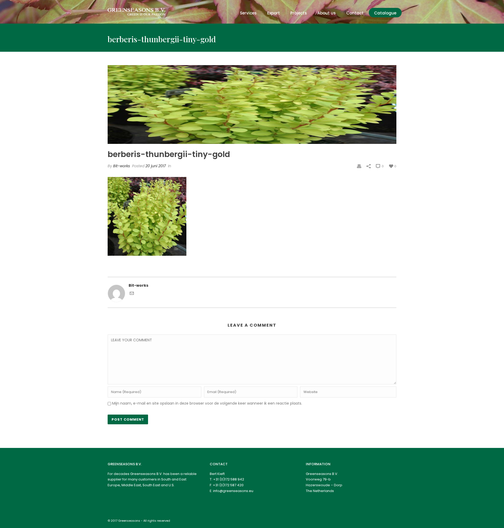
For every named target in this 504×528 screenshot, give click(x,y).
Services (248, 13)
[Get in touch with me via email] (132, 294)
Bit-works (121, 166)
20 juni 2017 (155, 166)
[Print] (359, 166)
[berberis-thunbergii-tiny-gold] (252, 104)
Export (273, 13)
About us (326, 13)
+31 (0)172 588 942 (228, 479)
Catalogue (385, 13)
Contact (355, 13)
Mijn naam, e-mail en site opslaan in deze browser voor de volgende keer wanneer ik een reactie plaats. (207, 403)
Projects (298, 13)
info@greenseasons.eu (233, 490)
